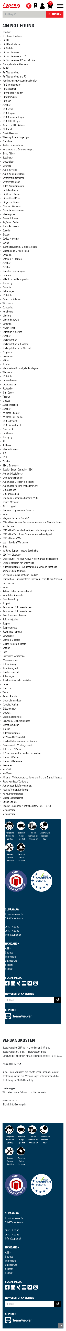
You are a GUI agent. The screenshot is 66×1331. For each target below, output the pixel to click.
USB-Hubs (7, 295)
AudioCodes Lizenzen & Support (18, 481)
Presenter (7, 287)
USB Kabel (8, 109)
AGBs (7, 948)
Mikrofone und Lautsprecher (16, 279)
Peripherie (7, 352)
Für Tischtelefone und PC (14, 56)
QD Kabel (7, 129)
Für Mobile (8, 48)
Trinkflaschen (9, 433)
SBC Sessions (9, 489)
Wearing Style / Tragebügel (16, 137)
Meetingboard (9, 214)
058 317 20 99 (12, 930)
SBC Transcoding (11, 493)
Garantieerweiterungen (14, 271)
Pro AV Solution (10, 218)
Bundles (6, 364)
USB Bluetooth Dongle (13, 117)
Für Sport (7, 100)
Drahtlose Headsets (12, 36)
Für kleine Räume (11, 194)
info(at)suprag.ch (13, 934)
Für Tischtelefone (11, 52)
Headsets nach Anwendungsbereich (20, 80)
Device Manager (10, 502)
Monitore (7, 315)
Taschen (6, 396)
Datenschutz (11, 960)
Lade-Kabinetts (10, 380)
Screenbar (7, 323)
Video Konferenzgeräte (13, 186)
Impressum (10, 956)
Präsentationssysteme (13, 210)
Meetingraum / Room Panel (16, 250)
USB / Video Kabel (12, 425)
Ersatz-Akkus (9, 153)
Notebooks (8, 311)
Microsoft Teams (11, 449)
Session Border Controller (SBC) (18, 469)
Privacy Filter (9, 327)
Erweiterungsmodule (13, 477)
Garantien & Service (12, 331)
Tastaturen (8, 356)
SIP (4, 453)
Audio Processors (11, 226)
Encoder (6, 234)
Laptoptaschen (9, 384)
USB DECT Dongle (11, 121)
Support (9, 964)
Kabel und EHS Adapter (14, 125)
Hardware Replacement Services (18, 510)
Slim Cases (8, 392)
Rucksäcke (8, 388)
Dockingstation (10, 340)
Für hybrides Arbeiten (13, 92)
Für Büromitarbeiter (12, 84)
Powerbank (8, 429)
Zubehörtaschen (10, 404)
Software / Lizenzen (12, 258)
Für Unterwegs (10, 96)
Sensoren (7, 254)
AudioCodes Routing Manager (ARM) (21, 485)
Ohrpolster (8, 141)
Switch (6, 242)
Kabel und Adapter (12, 299)
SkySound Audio (10, 222)
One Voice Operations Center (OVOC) (20, 498)
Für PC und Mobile (11, 44)
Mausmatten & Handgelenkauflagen (20, 368)
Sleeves (6, 400)
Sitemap (9, 952)
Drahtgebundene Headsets (15, 64)
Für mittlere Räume (12, 198)
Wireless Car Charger (13, 417)
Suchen (56, 14)
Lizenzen (7, 275)
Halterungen (8, 291)
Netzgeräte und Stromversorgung (18, 149)
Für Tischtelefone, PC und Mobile (19, 60)
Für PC (6, 40)
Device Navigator (11, 238)
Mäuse (6, 360)
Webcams (7, 372)
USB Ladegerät (10, 421)
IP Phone (7, 445)
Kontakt (8, 968)
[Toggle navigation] (60, 6)
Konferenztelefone (11, 182)
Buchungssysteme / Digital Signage (20, 246)
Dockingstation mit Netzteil (16, 344)
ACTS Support (9, 506)
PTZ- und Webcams (12, 206)
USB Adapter (9, 113)
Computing (8, 307)
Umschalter (8, 161)
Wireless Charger (11, 412)
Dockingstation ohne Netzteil (17, 348)
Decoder (6, 230)
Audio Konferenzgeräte (14, 173)
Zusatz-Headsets (10, 133)
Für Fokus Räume (11, 190)
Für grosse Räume (11, 202)
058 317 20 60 (12, 926)
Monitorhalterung (11, 319)
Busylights (8, 157)
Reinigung (7, 437)
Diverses (7, 165)
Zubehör (6, 105)
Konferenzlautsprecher (13, 177)
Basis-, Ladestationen (13, 145)
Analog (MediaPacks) (13, 473)
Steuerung (7, 283)
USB (5, 457)
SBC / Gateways (10, 465)
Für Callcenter (9, 88)
